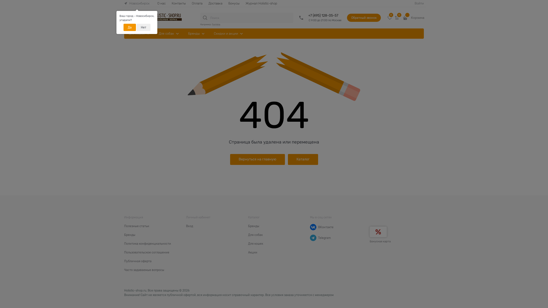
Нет (143, 27)
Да (130, 27)
